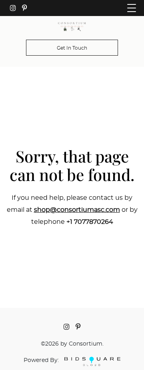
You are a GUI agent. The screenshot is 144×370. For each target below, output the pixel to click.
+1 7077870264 (89, 222)
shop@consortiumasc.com (77, 210)
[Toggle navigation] (131, 8)
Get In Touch (72, 48)
